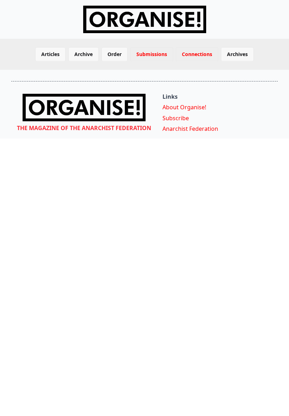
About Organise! (184, 107)
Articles (50, 54)
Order (114, 54)
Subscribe (175, 118)
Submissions (151, 54)
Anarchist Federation (190, 129)
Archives (237, 54)
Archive (83, 54)
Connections (197, 54)
